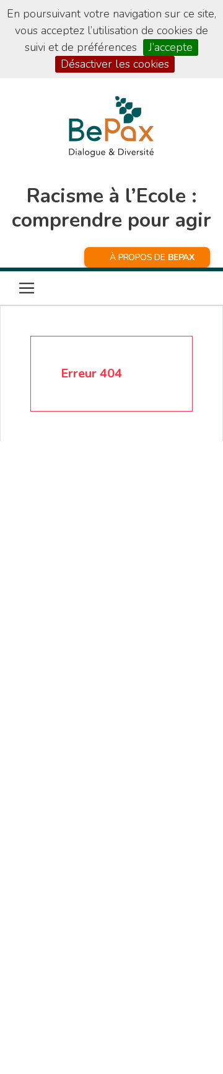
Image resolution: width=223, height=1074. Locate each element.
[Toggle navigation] (26, 288)
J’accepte (171, 47)
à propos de (152, 257)
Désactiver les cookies (115, 63)
